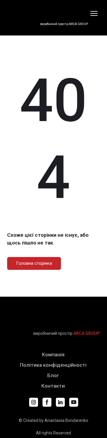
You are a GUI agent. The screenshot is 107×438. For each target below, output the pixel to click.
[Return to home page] (47, 10)
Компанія (53, 354)
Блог (53, 375)
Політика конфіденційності (53, 365)
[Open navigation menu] (94, 13)
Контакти (53, 386)
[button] (34, 263)
